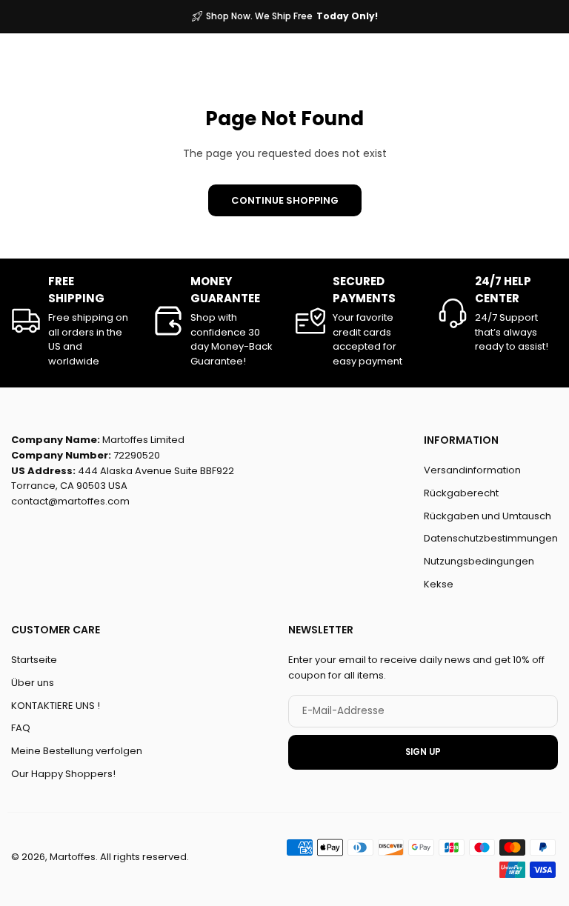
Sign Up (423, 752)
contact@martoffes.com (70, 501)
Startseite (34, 660)
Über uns (32, 683)
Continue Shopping (285, 200)
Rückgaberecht (461, 493)
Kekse (438, 584)
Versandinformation (472, 470)
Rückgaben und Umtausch (487, 516)
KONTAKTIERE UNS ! (55, 705)
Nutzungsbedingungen (479, 561)
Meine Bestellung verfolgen (76, 751)
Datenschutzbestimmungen (491, 538)
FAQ (20, 728)
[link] (71, 320)
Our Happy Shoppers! (63, 774)
